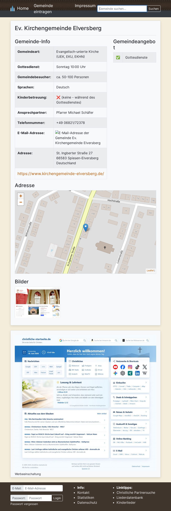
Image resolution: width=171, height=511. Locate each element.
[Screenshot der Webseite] (38, 303)
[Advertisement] (142, 97)
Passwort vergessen (24, 504)
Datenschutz (87, 502)
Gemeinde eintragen (43, 8)
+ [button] (20, 196)
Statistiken (85, 497)
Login (57, 498)
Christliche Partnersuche (136, 492)
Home (22, 8)
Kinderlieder (126, 502)
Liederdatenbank (130, 497)
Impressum (85, 5)
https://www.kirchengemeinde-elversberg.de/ (61, 173)
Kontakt (83, 492)
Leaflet (150, 270)
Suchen (153, 8)
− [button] (20, 202)
